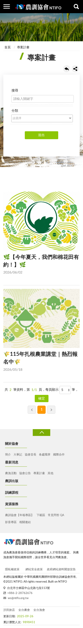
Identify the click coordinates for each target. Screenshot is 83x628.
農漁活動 (11, 473)
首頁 (7, 47)
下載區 (41, 515)
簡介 (8, 454)
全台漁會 (39, 610)
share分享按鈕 (75, 68)
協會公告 (25, 473)
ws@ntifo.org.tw (18, 598)
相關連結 (25, 522)
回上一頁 (66, 68)
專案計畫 (23, 47)
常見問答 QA (56, 515)
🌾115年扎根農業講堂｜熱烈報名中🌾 (40, 361)
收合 (41, 432)
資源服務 (11, 504)
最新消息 (11, 462)
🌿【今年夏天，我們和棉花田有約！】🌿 (41, 264)
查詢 (76, 6)
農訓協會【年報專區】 (19, 515)
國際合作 (59, 454)
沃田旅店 (9, 610)
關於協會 (11, 443)
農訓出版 (11, 481)
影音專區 (11, 522)
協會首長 (30, 454)
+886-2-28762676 (20, 593)
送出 (41, 135)
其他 (50, 473)
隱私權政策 (12, 569)
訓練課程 (11, 492)
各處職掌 (44, 454)
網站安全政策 (34, 569)
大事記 (18, 454)
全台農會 (24, 610)
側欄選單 (6, 6)
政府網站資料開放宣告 (61, 569)
